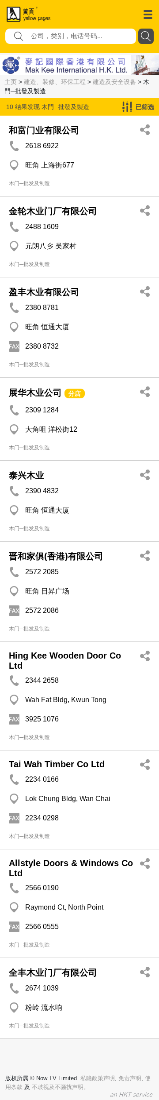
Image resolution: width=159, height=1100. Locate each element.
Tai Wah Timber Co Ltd (57, 764)
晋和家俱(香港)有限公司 (56, 556)
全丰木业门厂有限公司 (53, 972)
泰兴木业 (26, 475)
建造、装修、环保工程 (55, 81)
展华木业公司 (35, 392)
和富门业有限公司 (44, 130)
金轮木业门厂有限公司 (53, 211)
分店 (74, 393)
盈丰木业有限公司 (44, 292)
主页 (10, 81)
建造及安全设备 (114, 81)
